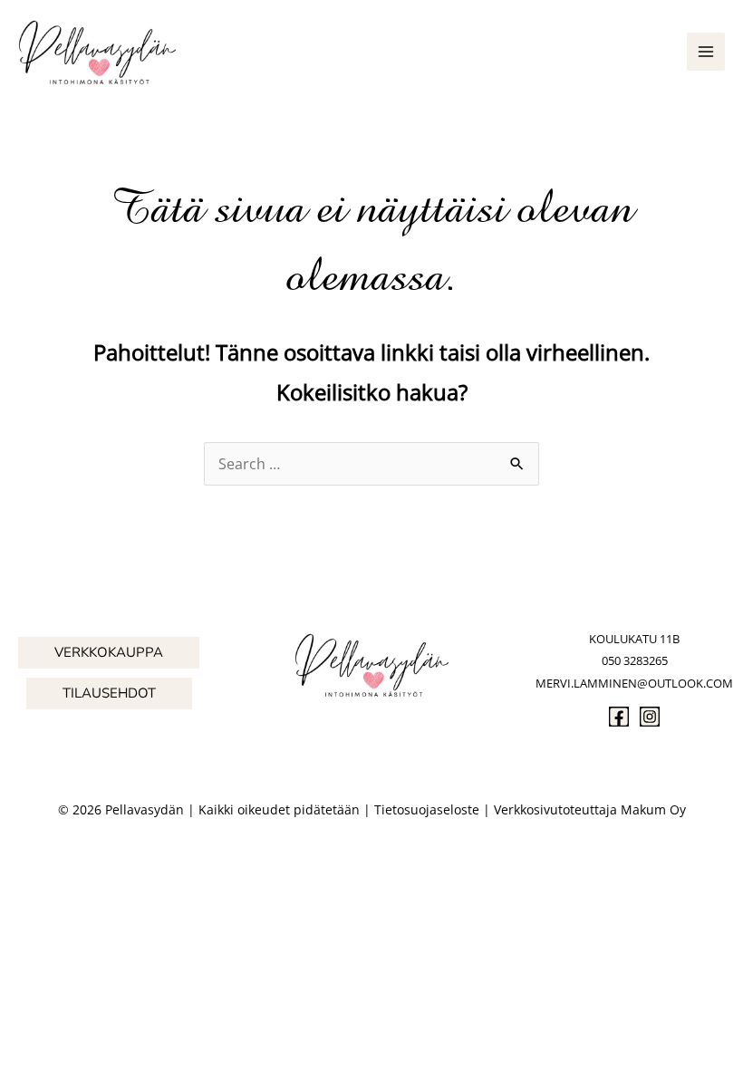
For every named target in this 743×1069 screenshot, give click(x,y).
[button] (108, 653)
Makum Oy (653, 809)
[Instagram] (650, 717)
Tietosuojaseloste (426, 809)
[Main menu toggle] (706, 52)
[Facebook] (619, 717)
